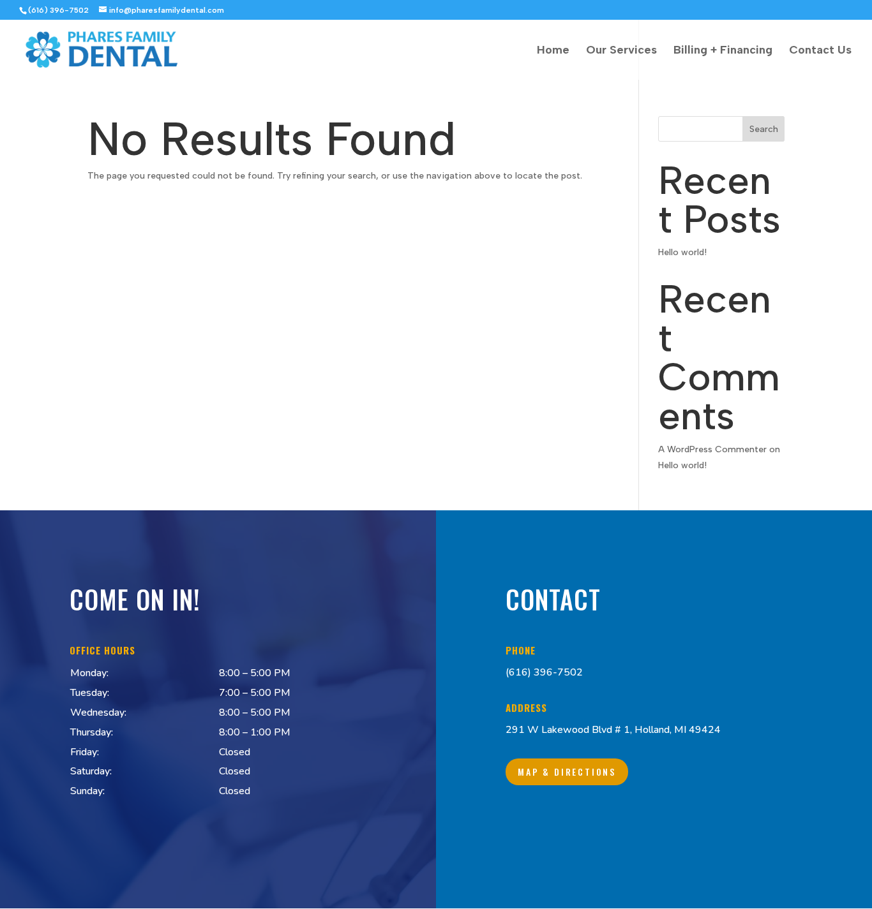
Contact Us (820, 51)
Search (763, 129)
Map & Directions (567, 771)
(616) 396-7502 (544, 672)
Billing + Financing (722, 51)
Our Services (621, 51)
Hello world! (682, 252)
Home (553, 51)
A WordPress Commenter (712, 449)
